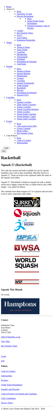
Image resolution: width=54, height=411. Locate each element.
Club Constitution (8, 398)
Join (3, 151)
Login (6, 148)
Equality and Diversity (10, 389)
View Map (5, 341)
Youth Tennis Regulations (11, 385)
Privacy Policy (7, 403)
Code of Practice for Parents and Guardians (19, 394)
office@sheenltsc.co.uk (10, 337)
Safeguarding (6, 376)
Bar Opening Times (9, 346)
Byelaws (4, 380)
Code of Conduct (8, 371)
